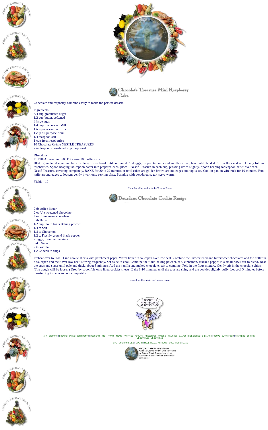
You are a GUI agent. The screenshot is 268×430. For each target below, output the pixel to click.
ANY (45, 336)
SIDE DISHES (194, 336)
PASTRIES (128, 336)
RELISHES (172, 336)
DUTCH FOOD (228, 336)
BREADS (63, 336)
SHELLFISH (207, 336)
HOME (114, 343)
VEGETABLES (143, 338)
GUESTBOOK (175, 343)
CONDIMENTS (83, 336)
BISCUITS (53, 336)
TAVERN (139, 343)
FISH (104, 336)
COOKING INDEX (126, 343)
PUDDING (162, 336)
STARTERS (240, 336)
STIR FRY (251, 336)
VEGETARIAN (157, 338)
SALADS (183, 336)
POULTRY (139, 336)
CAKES (72, 336)
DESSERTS (95, 336)
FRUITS (111, 336)
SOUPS (216, 336)
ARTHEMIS (162, 343)
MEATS (119, 336)
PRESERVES (150, 336)
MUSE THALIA (150, 343)
